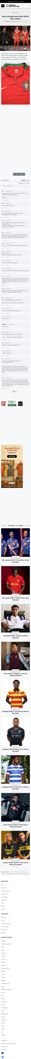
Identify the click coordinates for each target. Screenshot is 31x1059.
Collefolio (21, 1)
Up (1, 200)
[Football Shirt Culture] (12, 6)
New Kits (15, 557)
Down (4, 200)
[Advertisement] (15, 121)
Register (23, 180)
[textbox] (15, 186)
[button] (2, 5)
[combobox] (29, 5)
